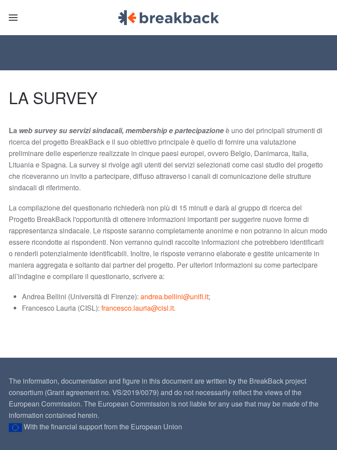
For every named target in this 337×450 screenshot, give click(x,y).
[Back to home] (168, 17)
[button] (13, 17)
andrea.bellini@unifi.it (174, 296)
